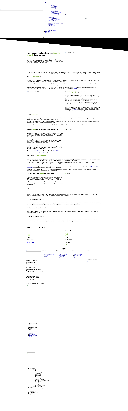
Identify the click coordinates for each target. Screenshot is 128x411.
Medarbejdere (32, 326)
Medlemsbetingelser (52, 27)
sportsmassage (94, 166)
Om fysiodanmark (33, 323)
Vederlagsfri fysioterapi (53, 20)
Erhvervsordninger (33, 327)
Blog (30, 329)
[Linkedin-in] (92, 254)
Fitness (46, 21)
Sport (30, 328)
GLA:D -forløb (54, 16)
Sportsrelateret (51, 17)
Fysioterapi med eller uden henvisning (59, 14)
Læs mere (30, 242)
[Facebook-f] (88, 254)
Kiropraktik (47, 31)
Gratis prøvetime (51, 25)
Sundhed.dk (75, 88)
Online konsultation (55, 13)
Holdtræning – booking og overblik (55, 23)
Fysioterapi (47, 2)
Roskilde (30, 152)
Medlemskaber (51, 26)
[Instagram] (95, 254)
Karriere (31, 324)
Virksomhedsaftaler (52, 30)
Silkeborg (38, 152)
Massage (47, 32)
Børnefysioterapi (54, 11)
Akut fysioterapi (54, 6)
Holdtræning (53, 10)
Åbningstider (50, 24)
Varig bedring (53, 7)
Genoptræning (54, 8)
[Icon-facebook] (28, 348)
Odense (33, 152)
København (36, 150)
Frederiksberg (56, 150)
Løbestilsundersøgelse (55, 19)
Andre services (48, 33)
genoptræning (75, 109)
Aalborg (42, 152)
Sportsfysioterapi (54, 18)
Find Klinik (47, 35)
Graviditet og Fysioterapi (56, 12)
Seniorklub (50, 29)
